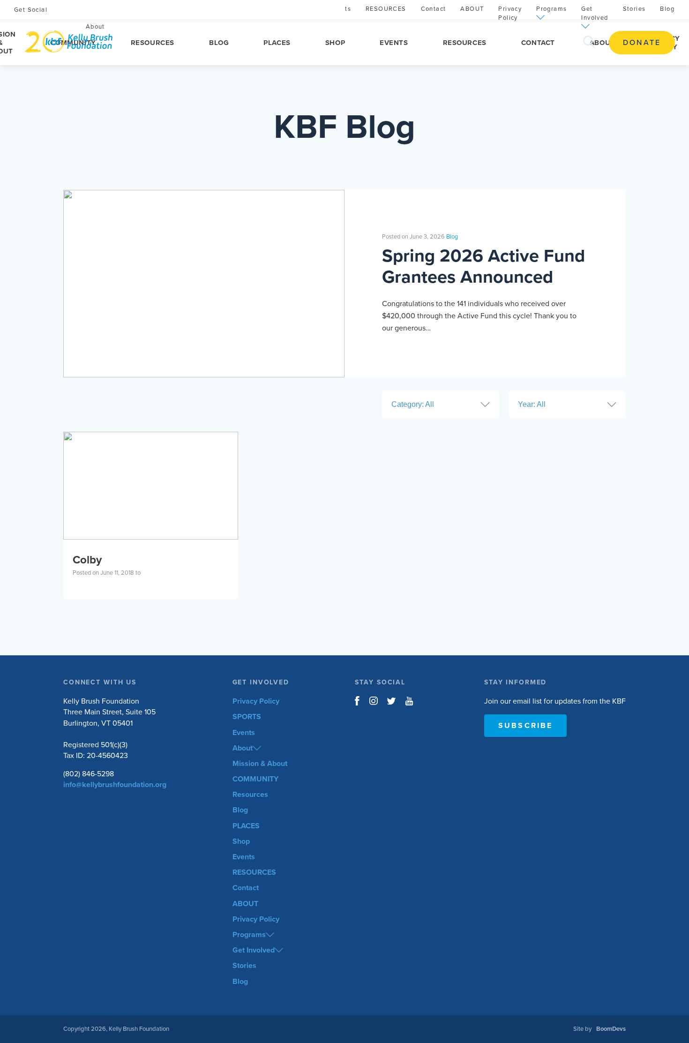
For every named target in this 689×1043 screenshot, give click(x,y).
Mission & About (259, 763)
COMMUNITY (255, 779)
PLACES (276, 42)
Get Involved (594, 13)
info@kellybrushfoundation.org (114, 784)
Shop (335, 42)
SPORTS (246, 716)
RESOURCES (465, 42)
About (242, 748)
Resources (152, 42)
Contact (538, 42)
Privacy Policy (510, 13)
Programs (551, 9)
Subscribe (525, 725)
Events (394, 42)
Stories (634, 9)
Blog (219, 42)
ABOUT (602, 42)
